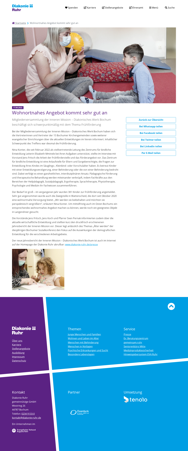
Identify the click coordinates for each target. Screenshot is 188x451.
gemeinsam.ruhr (133, 342)
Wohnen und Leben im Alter (83, 338)
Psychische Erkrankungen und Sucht (88, 350)
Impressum (18, 356)
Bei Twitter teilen (151, 139)
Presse (127, 334)
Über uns (17, 340)
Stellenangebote (113, 7)
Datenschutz (19, 360)
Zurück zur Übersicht (151, 119)
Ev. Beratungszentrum (136, 338)
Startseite (20, 23)
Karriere (91, 7)
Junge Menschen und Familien (84, 334)
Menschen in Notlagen (80, 346)
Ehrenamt (137, 7)
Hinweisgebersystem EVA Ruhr (141, 354)
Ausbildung (18, 352)
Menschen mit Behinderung (83, 342)
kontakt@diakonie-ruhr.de (26, 417)
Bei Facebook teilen (151, 133)
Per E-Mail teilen (151, 153)
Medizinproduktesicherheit (138, 350)
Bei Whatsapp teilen (151, 126)
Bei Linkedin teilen (151, 146)
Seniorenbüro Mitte (134, 346)
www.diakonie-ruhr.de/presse (81, 244)
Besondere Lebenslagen (81, 354)
